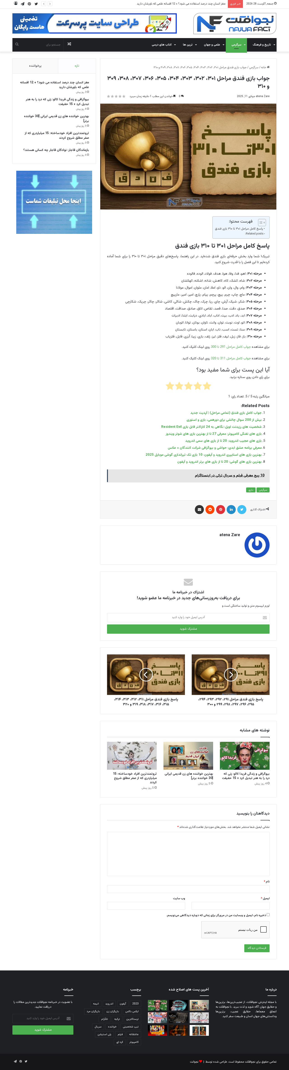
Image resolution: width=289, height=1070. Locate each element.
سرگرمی (236, 45)
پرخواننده (35, 65)
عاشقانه (134, 1034)
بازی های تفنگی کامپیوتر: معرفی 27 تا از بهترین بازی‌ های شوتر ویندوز (214, 434)
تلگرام (104, 1019)
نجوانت (194, 1062)
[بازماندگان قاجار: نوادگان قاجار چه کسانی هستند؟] (199, 1030)
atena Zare (263, 96)
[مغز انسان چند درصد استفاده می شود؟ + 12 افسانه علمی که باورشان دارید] (178, 1005)
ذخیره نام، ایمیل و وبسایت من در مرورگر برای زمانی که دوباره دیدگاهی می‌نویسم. (216, 915)
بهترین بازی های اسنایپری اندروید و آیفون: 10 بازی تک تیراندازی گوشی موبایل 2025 (204, 455)
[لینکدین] (231, 509)
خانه (264, 67)
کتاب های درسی (162, 45)
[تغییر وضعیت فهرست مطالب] (260, 222)
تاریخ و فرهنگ (262, 45)
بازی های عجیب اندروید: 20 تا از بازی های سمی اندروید (223, 441)
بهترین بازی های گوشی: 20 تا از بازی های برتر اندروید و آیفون (219, 461)
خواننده (112, 1027)
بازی (250, 490)
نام (267, 881)
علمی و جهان (212, 45)
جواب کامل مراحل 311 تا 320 (231, 358)
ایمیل (265, 898)
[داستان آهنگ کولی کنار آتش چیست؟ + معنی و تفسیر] (178, 1030)
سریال (98, 1027)
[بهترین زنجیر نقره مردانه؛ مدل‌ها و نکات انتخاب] (178, 1017)
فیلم (120, 1034)
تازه (77, 65)
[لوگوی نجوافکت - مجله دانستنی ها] (235, 23)
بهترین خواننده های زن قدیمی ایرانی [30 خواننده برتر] (189, 776)
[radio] (207, 387)
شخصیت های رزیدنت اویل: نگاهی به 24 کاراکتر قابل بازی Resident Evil (211, 427)
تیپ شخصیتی (131, 1027)
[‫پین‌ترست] (220, 509)
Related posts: (254, 234)
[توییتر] (241, 509)
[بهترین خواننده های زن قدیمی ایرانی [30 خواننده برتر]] (188, 756)
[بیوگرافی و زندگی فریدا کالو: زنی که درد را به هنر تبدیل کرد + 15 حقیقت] (245, 756)
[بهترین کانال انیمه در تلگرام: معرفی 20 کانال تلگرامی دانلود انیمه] (157, 1030)
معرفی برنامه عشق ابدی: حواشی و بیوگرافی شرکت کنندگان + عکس (215, 448)
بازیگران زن (112, 1011)
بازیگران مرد (93, 1011)
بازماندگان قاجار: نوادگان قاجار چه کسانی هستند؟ (56, 150)
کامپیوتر (134, 1042)
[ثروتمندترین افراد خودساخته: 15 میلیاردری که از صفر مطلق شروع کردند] (132, 756)
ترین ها (188, 45)
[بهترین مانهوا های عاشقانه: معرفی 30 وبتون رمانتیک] (157, 1017)
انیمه (96, 1004)
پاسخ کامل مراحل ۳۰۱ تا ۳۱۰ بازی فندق (239, 228)
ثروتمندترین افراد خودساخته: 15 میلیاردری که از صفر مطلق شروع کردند (135, 778)
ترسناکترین (132, 1019)
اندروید (109, 1004)
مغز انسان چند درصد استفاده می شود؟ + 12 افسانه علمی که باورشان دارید (54, 85)
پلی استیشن (104, 1034)
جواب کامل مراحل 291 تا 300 (231, 347)
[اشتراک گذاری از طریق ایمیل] (199, 509)
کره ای (119, 1042)
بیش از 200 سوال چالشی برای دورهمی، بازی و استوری (224, 420)
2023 (135, 1004)
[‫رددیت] (209, 509)
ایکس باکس (132, 1011)
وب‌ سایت (179, 898)
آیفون (123, 1004)
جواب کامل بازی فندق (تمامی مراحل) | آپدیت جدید (226, 413)
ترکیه (117, 1019)
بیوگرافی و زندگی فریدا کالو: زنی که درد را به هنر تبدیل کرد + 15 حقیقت (184, 4)
